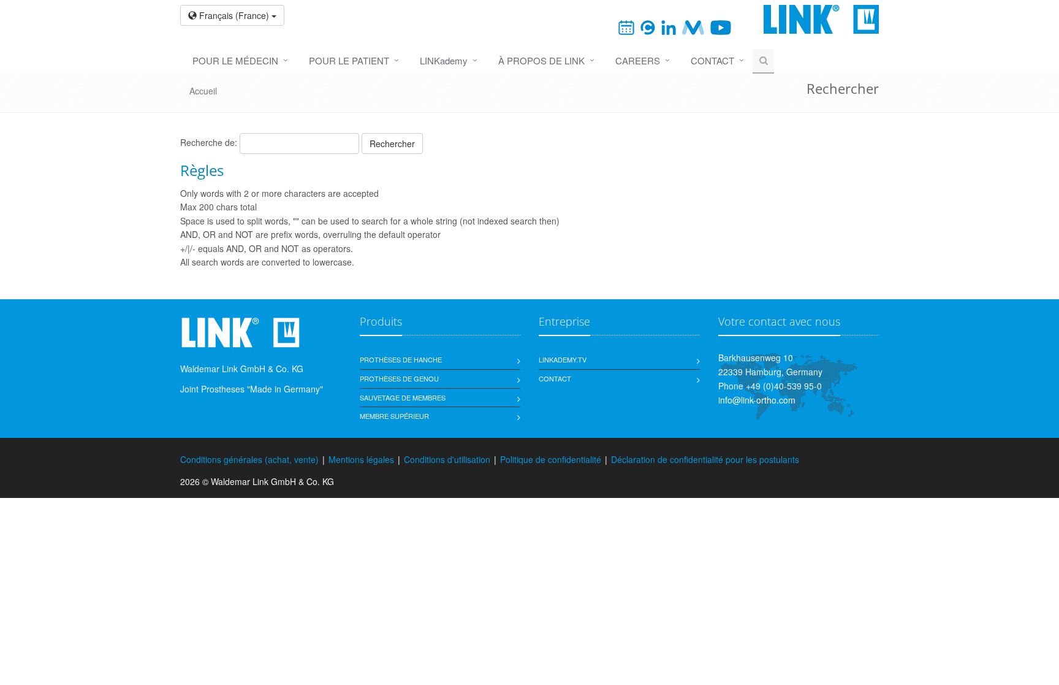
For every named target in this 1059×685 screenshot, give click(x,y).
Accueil (203, 91)
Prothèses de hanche (401, 359)
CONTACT (712, 60)
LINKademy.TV (562, 359)
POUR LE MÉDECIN (235, 60)
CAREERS (637, 60)
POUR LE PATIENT (349, 60)
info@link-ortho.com (756, 400)
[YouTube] (720, 26)
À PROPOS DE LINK (541, 60)
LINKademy (444, 60)
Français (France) (234, 15)
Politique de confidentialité (550, 459)
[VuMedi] (692, 26)
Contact (555, 378)
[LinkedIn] (668, 26)
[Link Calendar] (626, 26)
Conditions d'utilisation (447, 459)
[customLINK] (648, 26)
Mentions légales (361, 459)
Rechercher (392, 143)
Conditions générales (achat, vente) (249, 459)
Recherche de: (208, 142)
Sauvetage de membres (403, 397)
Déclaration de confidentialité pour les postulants (705, 459)
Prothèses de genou (399, 378)
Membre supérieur (394, 416)
